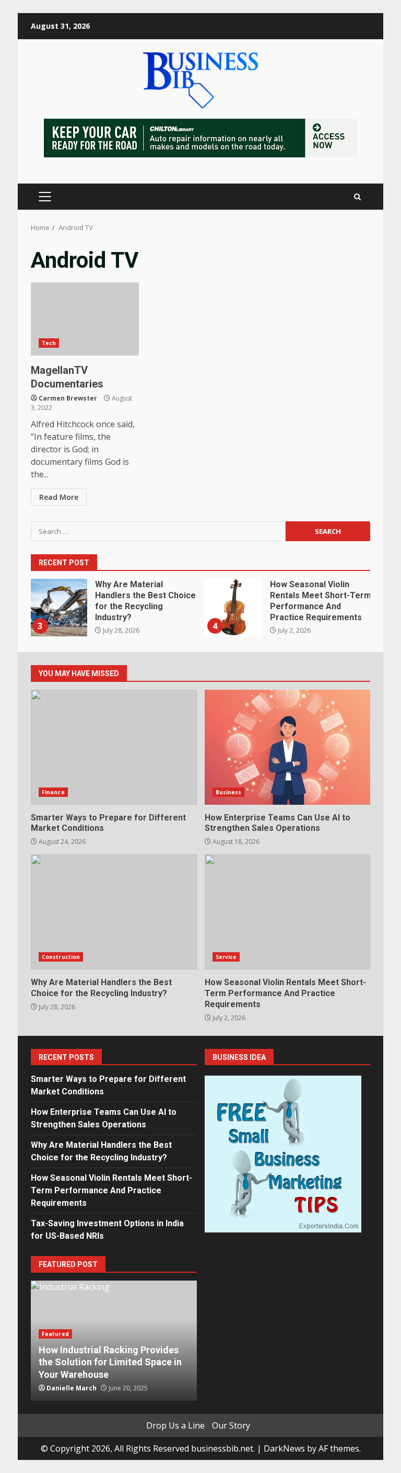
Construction (61, 957)
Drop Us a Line (175, 1425)
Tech (49, 343)
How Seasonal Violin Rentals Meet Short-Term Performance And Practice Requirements (233, 607)
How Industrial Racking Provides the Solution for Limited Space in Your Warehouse (110, 1362)
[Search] (357, 197)
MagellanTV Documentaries (85, 319)
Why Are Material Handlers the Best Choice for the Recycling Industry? (58, 607)
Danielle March (71, 1388)
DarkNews (284, 1448)
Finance (53, 792)
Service (226, 957)
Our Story (231, 1425)
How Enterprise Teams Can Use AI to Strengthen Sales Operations (288, 747)
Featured (55, 1334)
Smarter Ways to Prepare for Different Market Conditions (114, 747)
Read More (58, 497)
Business (229, 792)
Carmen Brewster (68, 398)
